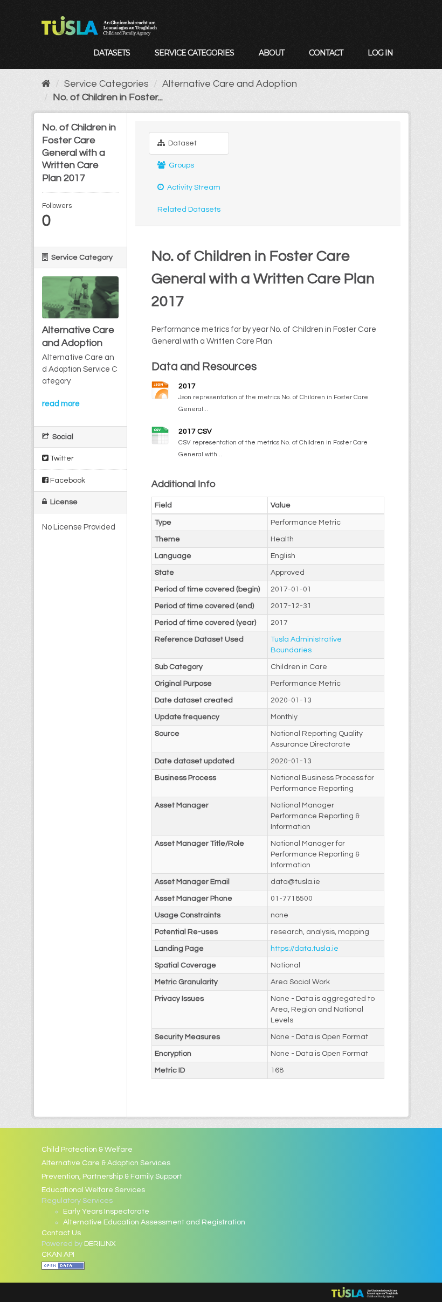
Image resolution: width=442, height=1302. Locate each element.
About (271, 53)
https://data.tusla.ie (305, 948)
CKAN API (58, 1254)
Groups (180, 165)
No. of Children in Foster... (108, 97)
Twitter (61, 458)
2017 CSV (195, 431)
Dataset (182, 143)
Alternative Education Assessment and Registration (154, 1222)
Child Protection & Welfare (87, 1149)
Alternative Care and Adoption (229, 84)
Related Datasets (188, 209)
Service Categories (194, 53)
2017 (187, 386)
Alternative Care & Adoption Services (106, 1163)
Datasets (111, 53)
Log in (380, 53)
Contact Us (61, 1233)
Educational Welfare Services (93, 1190)
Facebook (67, 480)
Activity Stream (192, 187)
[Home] (46, 84)
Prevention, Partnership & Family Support (112, 1176)
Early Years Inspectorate (106, 1211)
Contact (326, 53)
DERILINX (100, 1244)
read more (61, 404)
